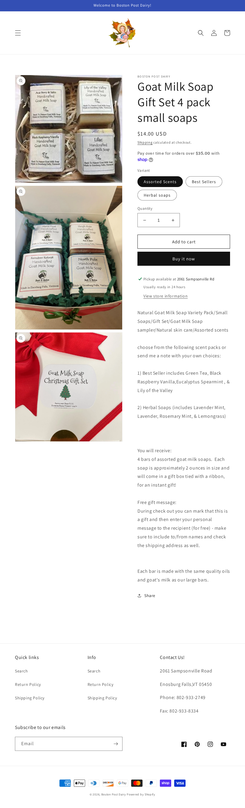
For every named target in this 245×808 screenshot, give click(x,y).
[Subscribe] (115, 744)
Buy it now (183, 259)
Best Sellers (204, 181)
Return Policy (28, 684)
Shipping (145, 142)
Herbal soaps (157, 195)
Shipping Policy (30, 698)
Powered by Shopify (141, 794)
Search (21, 671)
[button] (17, 33)
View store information (165, 296)
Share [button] (149, 595)
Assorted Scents (160, 181)
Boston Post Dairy (113, 794)
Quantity (144, 208)
